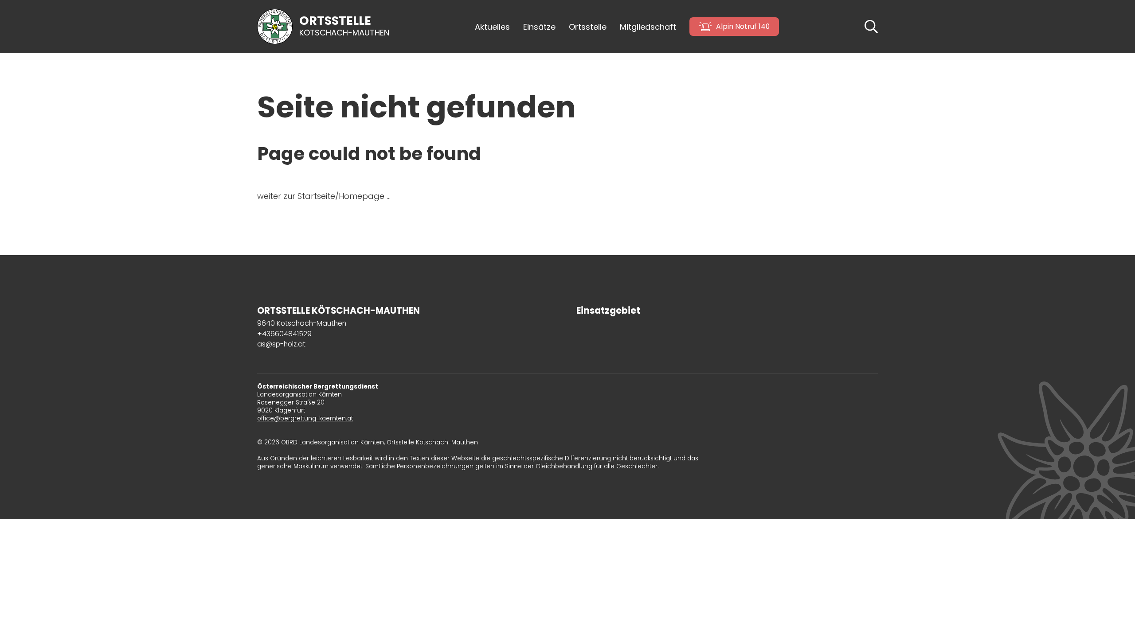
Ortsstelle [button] (588, 26)
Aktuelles (492, 26)
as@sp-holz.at (281, 344)
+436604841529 (284, 334)
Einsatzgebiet (608, 310)
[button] (871, 25)
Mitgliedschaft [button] (648, 26)
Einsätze (539, 26)
